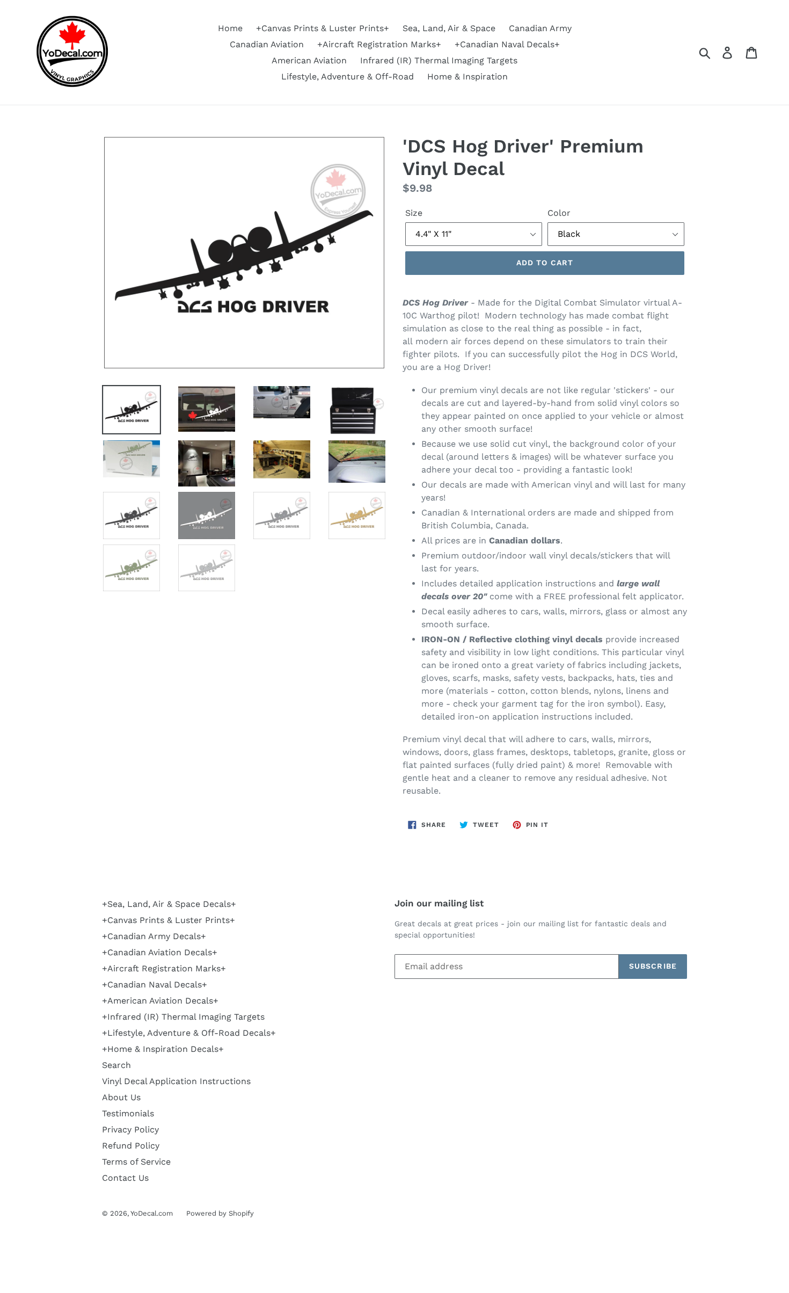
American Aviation (309, 60)
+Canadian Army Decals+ (154, 936)
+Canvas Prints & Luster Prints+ (322, 28)
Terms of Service (136, 1162)
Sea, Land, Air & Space (449, 28)
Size (413, 213)
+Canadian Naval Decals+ (507, 44)
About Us (121, 1097)
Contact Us (125, 1178)
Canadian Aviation (267, 44)
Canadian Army (540, 28)
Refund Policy (130, 1146)
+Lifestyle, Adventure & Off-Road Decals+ (189, 1033)
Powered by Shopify (220, 1213)
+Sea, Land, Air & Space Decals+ (169, 904)
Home (230, 28)
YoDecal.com (151, 1213)
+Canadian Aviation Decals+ (159, 952)
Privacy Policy (130, 1129)
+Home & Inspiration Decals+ (163, 1049)
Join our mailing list (439, 903)
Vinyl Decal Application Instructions (176, 1081)
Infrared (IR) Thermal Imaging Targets (438, 60)
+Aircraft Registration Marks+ (379, 44)
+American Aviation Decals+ (160, 1001)
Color (559, 213)
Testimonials (128, 1113)
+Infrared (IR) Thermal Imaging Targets (183, 1017)
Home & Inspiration (467, 76)
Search (116, 1065)
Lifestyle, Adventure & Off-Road (347, 76)
